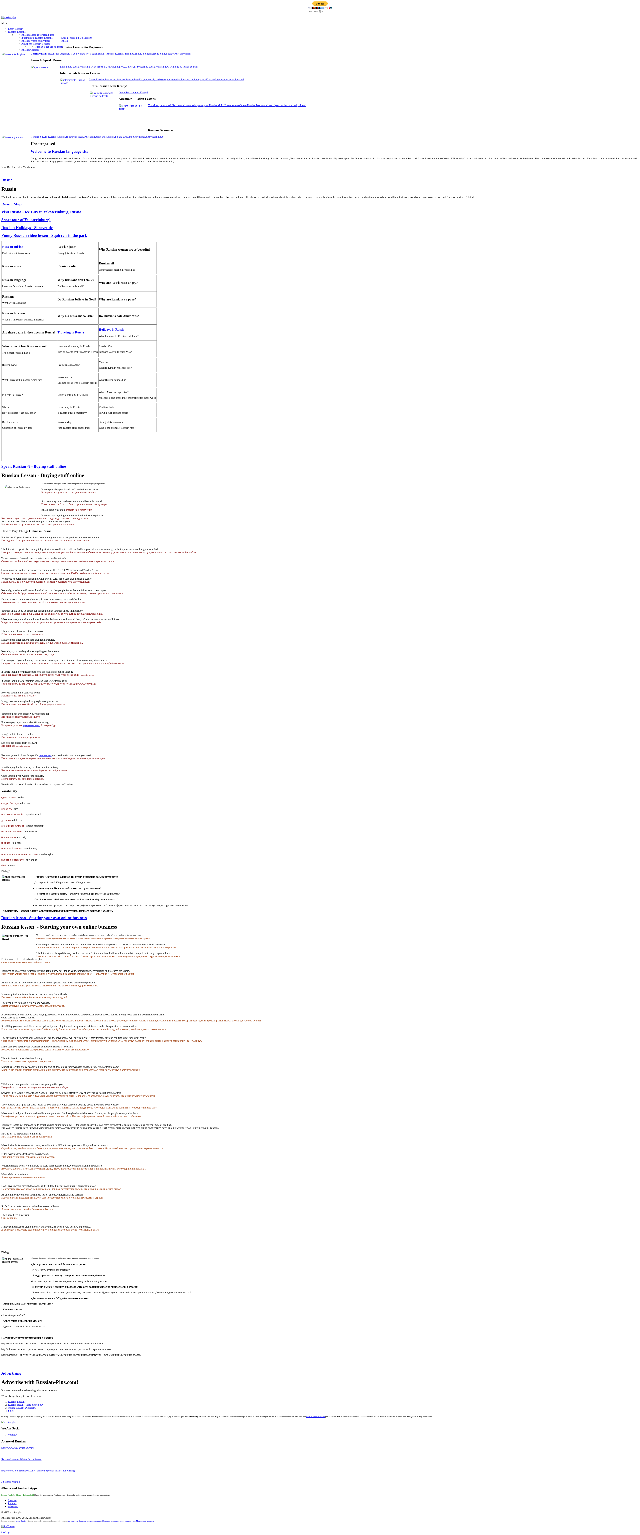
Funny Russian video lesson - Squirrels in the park (44, 235)
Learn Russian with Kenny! (133, 92)
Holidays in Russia (111, 329)
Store (11, 1410)
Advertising (11, 1373)
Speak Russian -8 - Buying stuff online (33, 466)
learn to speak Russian (315, 1417)
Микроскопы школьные (145, 1521)
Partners (12, 1503)
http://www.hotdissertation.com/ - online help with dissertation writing (38, 1470)
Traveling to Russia (71, 332)
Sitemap (12, 1500)
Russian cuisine (13, 246)
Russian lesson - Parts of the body (26, 1404)
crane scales (45, 755)
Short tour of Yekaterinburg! (25, 220)
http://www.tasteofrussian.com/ (17, 1447)
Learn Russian (21, 1521)
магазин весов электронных (124, 1521)
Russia (6, 180)
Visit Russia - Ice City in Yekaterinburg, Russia (41, 212)
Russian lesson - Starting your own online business (44, 918)
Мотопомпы (107, 1521)
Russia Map (11, 204)
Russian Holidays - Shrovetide (27, 227)
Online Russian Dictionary (22, 1407)
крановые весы (31, 725)
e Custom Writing (10, 1481)
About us (13, 1506)
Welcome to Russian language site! (60, 151)
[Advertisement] (208, 117)
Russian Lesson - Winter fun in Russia (21, 1459)
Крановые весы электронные (90, 1521)
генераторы (73, 1521)
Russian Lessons (17, 1401)
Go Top (5, 1532)
